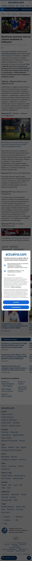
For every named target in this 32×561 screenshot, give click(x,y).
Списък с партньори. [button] (16, 287)
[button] (16, 275)
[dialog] (16, 280)
